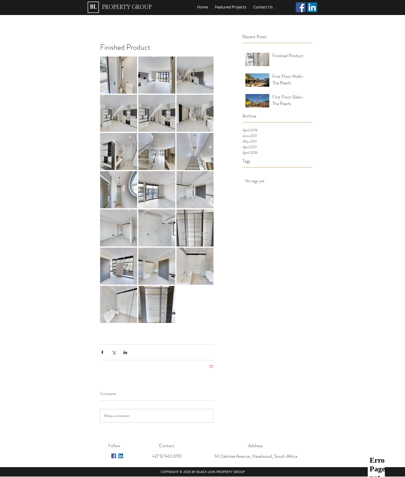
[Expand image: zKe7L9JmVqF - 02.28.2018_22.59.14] (118, 227)
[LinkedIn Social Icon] (312, 7)
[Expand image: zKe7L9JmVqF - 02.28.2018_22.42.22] (118, 113)
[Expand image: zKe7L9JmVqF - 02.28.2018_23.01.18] (156, 266)
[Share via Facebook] (102, 352)
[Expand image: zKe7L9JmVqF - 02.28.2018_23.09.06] (156, 304)
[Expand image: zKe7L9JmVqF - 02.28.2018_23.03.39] (156, 151)
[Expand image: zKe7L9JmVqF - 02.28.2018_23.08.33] (195, 227)
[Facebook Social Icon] (301, 7)
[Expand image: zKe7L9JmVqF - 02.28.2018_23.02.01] (195, 266)
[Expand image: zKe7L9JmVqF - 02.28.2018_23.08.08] (195, 113)
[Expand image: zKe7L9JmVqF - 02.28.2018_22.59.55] (156, 189)
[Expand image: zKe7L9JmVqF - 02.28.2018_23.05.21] (156, 75)
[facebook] (113, 456)
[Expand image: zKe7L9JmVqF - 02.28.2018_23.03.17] (195, 151)
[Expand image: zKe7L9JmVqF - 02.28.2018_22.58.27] (156, 227)
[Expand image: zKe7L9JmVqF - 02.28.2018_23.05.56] (118, 75)
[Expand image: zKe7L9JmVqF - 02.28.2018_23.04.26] (118, 151)
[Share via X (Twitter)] (114, 352)
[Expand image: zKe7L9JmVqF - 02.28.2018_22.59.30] (195, 189)
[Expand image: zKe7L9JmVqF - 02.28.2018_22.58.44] (118, 304)
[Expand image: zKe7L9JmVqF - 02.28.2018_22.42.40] (156, 113)
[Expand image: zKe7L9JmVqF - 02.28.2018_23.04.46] (195, 75)
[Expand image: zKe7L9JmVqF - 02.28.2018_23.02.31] (118, 266)
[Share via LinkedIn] (125, 352)
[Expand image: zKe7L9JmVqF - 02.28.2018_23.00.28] (118, 189)
